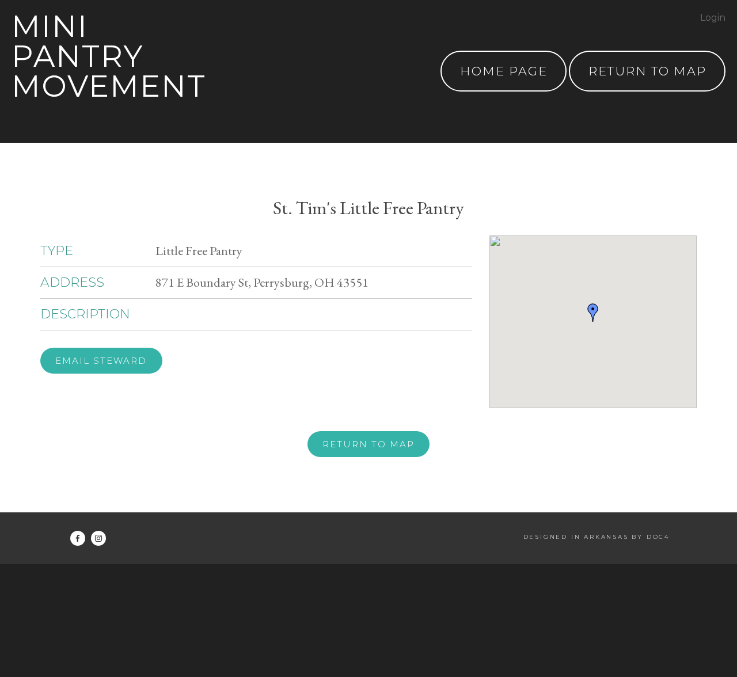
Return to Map (368, 444)
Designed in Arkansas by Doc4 (596, 537)
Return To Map (647, 71)
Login (712, 17)
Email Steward (101, 360)
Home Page (504, 71)
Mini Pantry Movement (109, 56)
